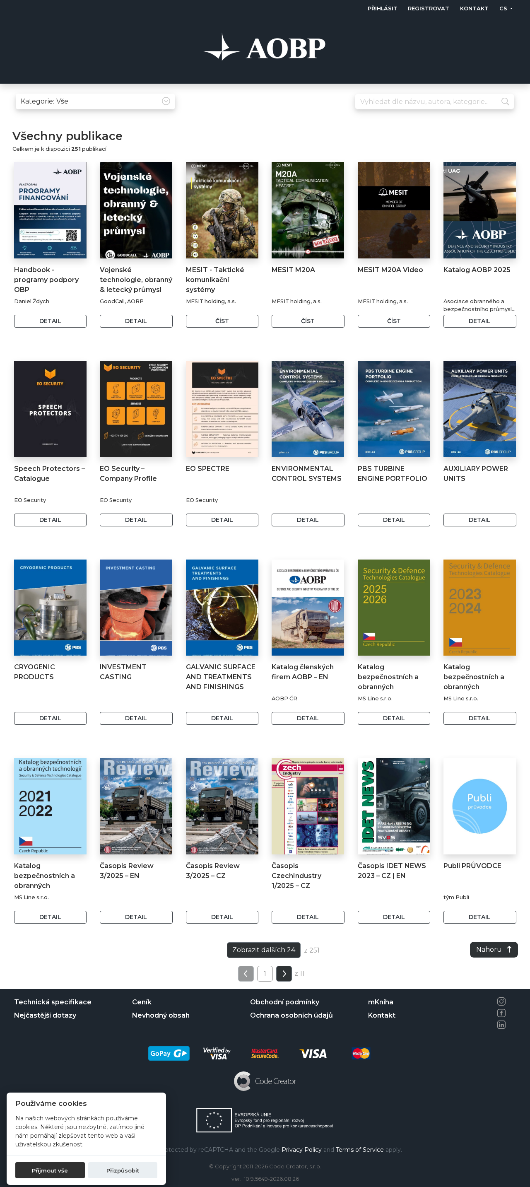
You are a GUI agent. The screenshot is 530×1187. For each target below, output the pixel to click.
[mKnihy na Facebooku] (501, 1013)
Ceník (142, 1002)
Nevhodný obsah (161, 1015)
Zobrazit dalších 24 (263, 950)
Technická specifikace (53, 1002)
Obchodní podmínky (284, 1002)
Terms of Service (360, 1149)
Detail (50, 321)
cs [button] (503, 8)
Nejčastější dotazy (45, 1015)
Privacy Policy (302, 1149)
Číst (222, 321)
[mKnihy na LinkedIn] (501, 1025)
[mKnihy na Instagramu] (501, 1001)
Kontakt (474, 8)
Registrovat (428, 8)
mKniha (380, 1002)
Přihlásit (383, 8)
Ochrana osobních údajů (291, 1015)
